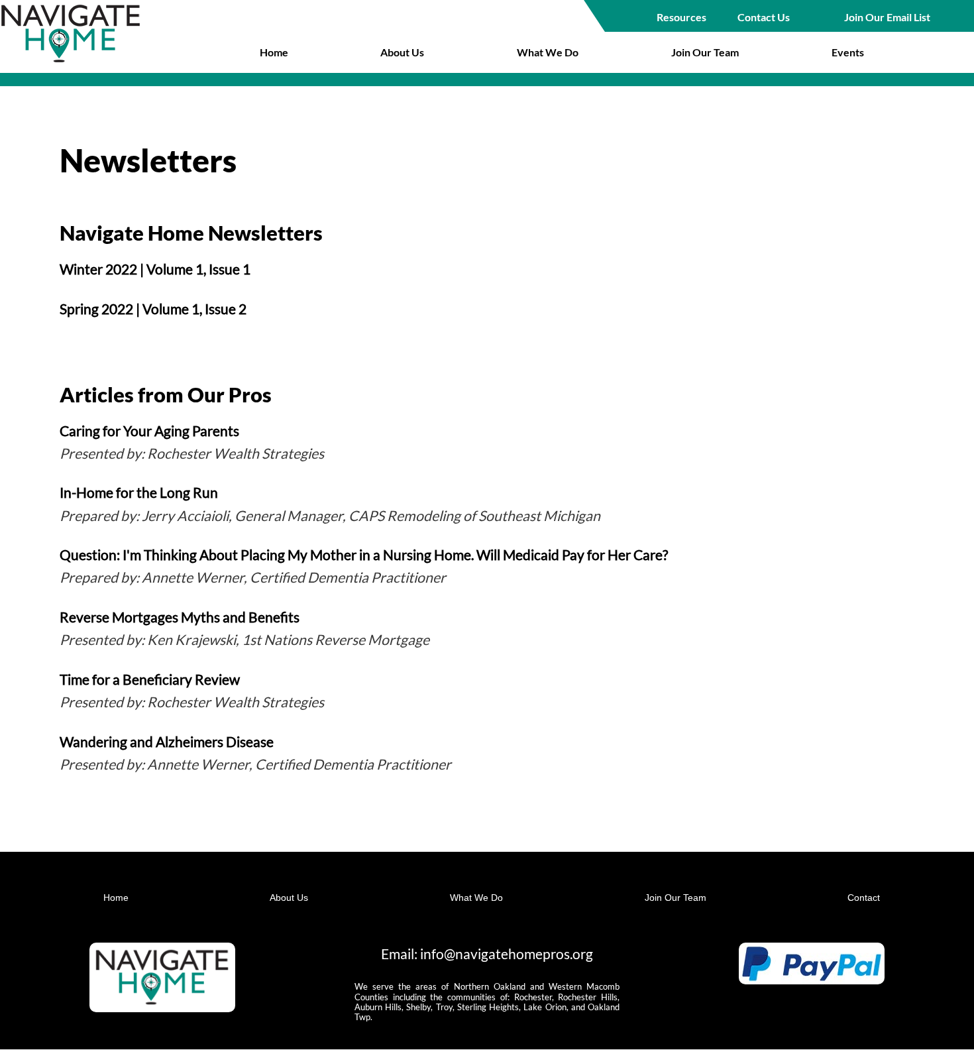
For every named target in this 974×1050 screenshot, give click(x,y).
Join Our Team (705, 52)
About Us (402, 52)
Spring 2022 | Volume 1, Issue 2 (153, 309)
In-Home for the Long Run (139, 492)
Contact (863, 897)
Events (848, 52)
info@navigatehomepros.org (506, 953)
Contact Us (763, 17)
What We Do (547, 52)
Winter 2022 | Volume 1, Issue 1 (155, 269)
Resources (681, 17)
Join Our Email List (887, 17)
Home (274, 52)
